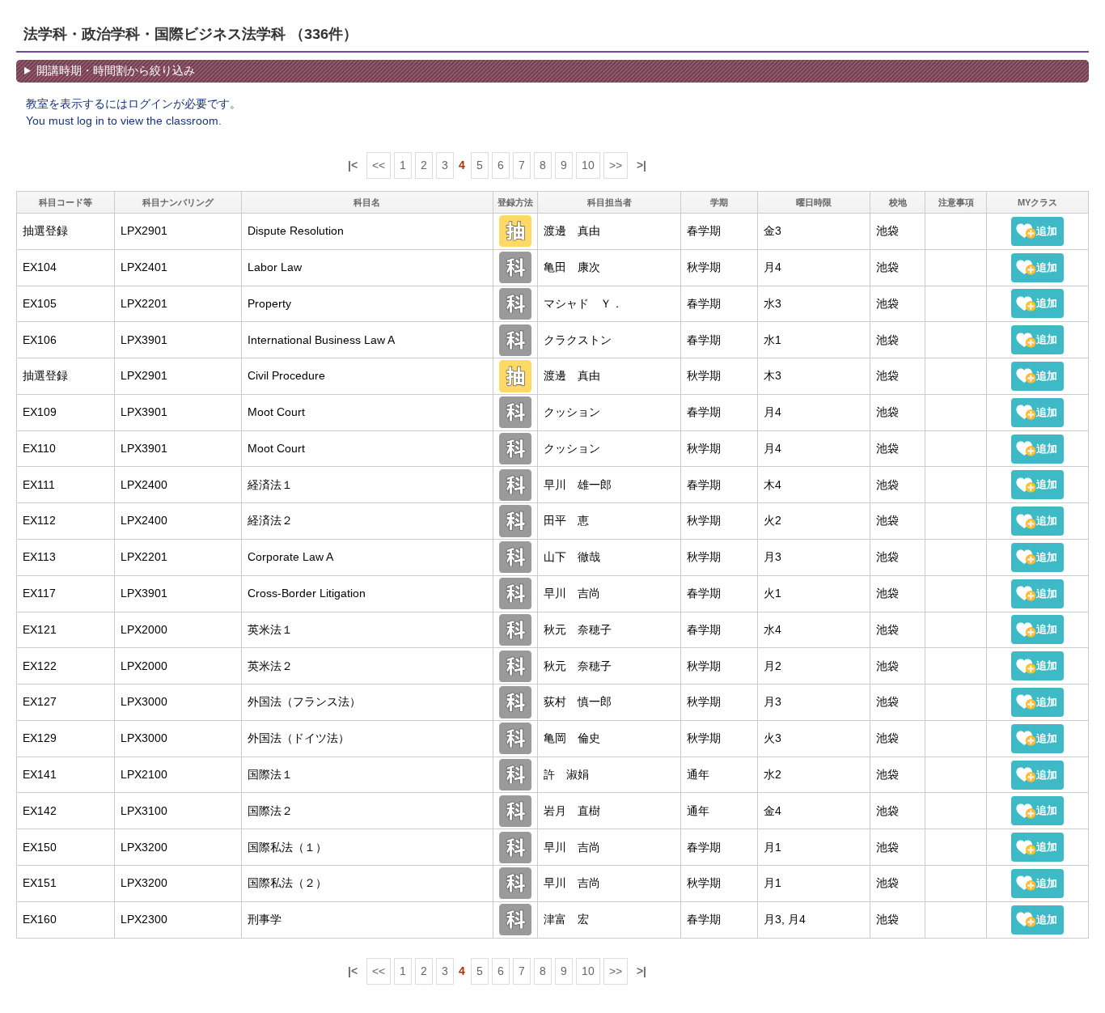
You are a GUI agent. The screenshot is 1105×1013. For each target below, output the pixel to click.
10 (588, 165)
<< (378, 165)
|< (353, 165)
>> (615, 165)
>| (641, 165)
